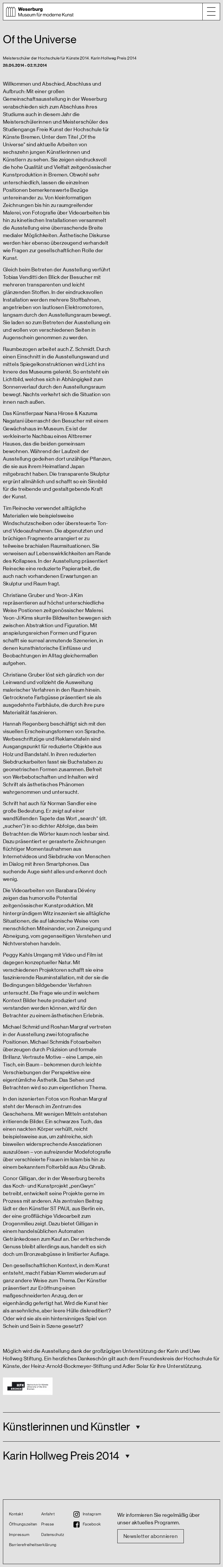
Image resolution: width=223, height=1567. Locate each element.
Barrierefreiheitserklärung (25, 1545)
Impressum (19, 1535)
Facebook (92, 1524)
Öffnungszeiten (23, 1524)
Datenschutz (52, 1535)
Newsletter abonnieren (150, 1536)
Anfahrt (48, 1514)
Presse (47, 1524)
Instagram (92, 1514)
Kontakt (16, 1514)
